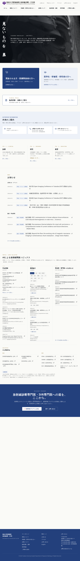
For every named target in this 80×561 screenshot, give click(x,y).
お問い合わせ (67, 3)
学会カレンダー (51, 3)
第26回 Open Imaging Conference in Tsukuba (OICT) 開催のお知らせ (50, 199)
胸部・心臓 (33, 275)
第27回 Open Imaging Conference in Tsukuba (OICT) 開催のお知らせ (50, 187)
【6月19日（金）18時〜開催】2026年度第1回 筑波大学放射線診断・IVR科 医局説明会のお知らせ (49, 206)
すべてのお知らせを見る (14, 241)
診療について (42, 8)
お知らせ (42, 3)
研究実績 (62, 8)
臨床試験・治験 (53, 8)
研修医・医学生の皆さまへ (27, 8)
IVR (39, 278)
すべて (32, 273)
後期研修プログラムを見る (32, 409)
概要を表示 (33, 293)
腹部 (35, 278)
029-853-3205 (66, 544)
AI (41, 278)
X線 (36, 273)
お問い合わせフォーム (66, 548)
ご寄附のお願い (71, 8)
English (75, 3)
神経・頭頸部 (41, 273)
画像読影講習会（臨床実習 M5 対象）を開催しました (46, 193)
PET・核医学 (33, 281)
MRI (31, 278)
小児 (42, 275)
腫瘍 (38, 275)
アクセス (59, 3)
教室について (13, 8)
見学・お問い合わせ (50, 409)
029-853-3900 (66, 542)
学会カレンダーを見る (7, 292)
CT (45, 275)
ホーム (5, 8)
